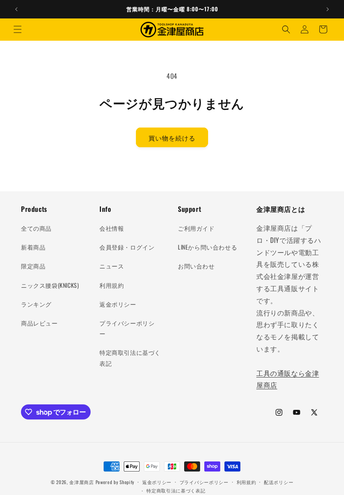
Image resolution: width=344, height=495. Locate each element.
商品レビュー (39, 322)
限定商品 (33, 265)
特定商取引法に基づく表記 (130, 357)
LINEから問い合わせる (207, 246)
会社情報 (111, 228)
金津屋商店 (81, 482)
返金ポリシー (117, 304)
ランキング (36, 304)
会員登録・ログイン (126, 246)
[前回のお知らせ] (16, 9)
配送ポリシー (278, 482)
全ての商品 (36, 228)
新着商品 (33, 246)
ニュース (111, 265)
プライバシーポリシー (126, 328)
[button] (17, 29)
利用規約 (111, 285)
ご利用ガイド (196, 228)
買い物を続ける (172, 137)
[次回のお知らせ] (327, 9)
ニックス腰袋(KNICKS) (50, 285)
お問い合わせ (196, 265)
